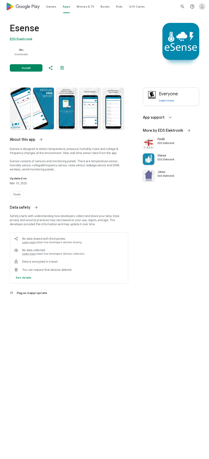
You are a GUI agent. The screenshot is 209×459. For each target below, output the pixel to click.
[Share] (51, 68)
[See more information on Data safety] (36, 207)
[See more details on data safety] (23, 277)
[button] (20, 108)
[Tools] (17, 194)
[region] (75, 51)
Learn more (29, 242)
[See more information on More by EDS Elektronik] (189, 130)
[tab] (51, 6)
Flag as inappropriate (28, 293)
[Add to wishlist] (62, 68)
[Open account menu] (202, 6)
